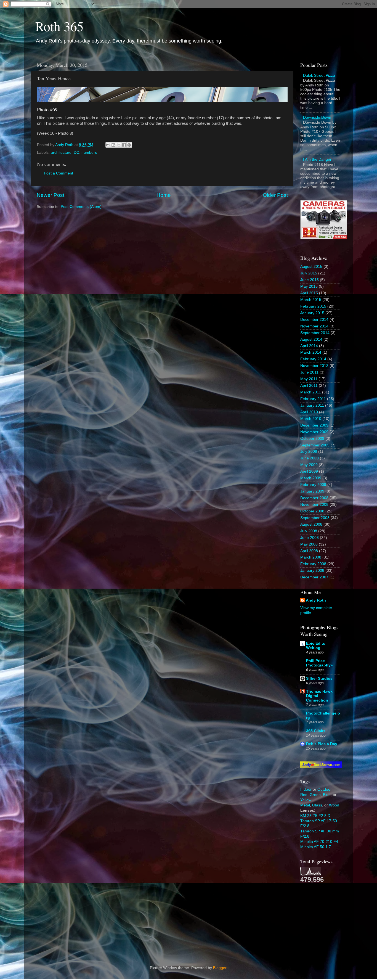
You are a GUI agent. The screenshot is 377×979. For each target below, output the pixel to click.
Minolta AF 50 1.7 (315, 847)
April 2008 (309, 551)
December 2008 (314, 498)
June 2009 (309, 458)
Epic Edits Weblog (315, 645)
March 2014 (310, 352)
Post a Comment (58, 173)
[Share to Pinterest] (129, 145)
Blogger (219, 968)
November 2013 (314, 366)
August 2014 (311, 339)
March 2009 (310, 478)
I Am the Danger (317, 159)
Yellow (305, 800)
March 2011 (310, 392)
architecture (61, 152)
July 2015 (308, 273)
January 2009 (312, 491)
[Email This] (108, 145)
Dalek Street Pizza (319, 75)
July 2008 (308, 531)
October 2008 (312, 511)
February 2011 (313, 399)
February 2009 (313, 485)
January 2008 (312, 570)
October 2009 (312, 438)
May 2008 (309, 544)
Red (303, 795)
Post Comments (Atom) (81, 207)
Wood (334, 805)
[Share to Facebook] (124, 145)
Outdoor (324, 789)
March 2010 (310, 419)
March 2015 (310, 300)
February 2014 (313, 359)
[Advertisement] (327, 919)
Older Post (275, 195)
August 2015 (311, 266)
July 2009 (308, 451)
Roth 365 (59, 26)
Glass (317, 805)
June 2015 (309, 280)
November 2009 (314, 432)
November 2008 (314, 504)
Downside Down (317, 117)
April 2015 (309, 293)
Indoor (306, 789)
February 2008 (313, 564)
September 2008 (315, 518)
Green (315, 795)
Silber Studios (319, 678)
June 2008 (309, 538)
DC (76, 152)
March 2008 (310, 557)
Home (163, 195)
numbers (89, 152)
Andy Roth (316, 600)
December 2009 (314, 425)
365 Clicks (315, 731)
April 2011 (309, 385)
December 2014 (314, 319)
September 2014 (315, 333)
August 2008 (311, 524)
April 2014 (309, 346)
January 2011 (312, 405)
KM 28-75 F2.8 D (315, 816)
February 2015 (313, 306)
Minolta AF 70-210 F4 (319, 842)
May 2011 (308, 379)
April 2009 (309, 471)
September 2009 (315, 445)
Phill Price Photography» (319, 663)
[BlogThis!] (113, 145)
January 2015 (312, 313)
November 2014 (314, 326)
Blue (327, 795)
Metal (305, 805)
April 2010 (309, 412)
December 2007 (314, 577)
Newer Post (50, 195)
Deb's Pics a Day (321, 744)
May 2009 (309, 465)
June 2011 (309, 372)
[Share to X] (118, 145)
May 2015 (309, 286)
